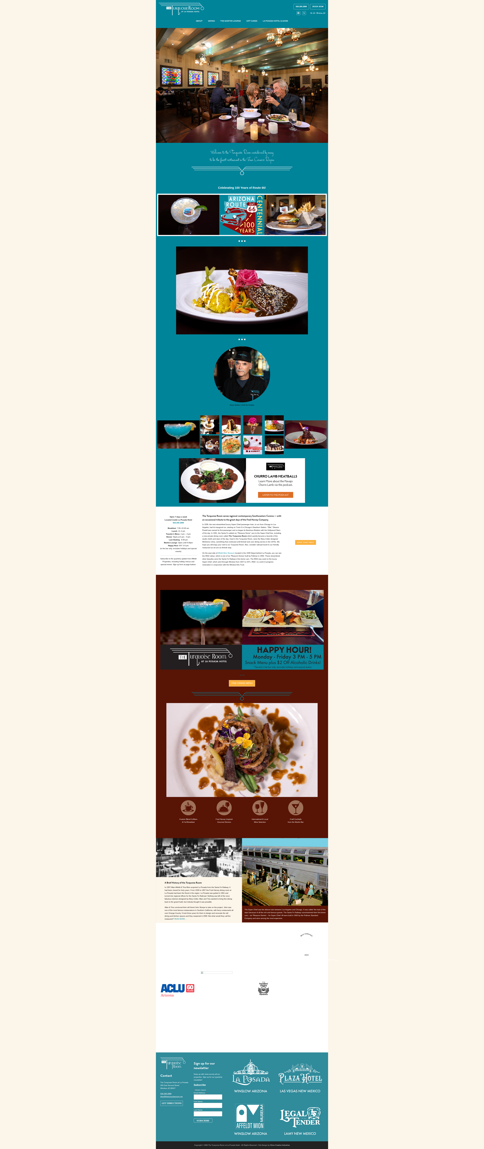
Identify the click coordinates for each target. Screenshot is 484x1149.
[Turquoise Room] (331, 1044)
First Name (198, 1101)
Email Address (200, 1093)
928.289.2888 (165, 1094)
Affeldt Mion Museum (226, 553)
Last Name (198, 1110)
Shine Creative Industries (280, 1145)
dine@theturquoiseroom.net (171, 1097)
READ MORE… (180, 919)
